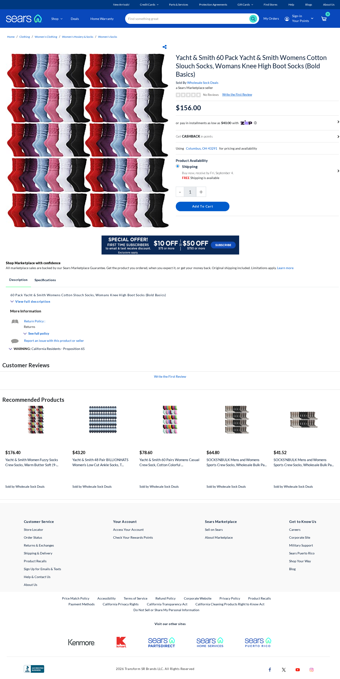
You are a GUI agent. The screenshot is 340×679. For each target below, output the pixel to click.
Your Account (125, 521)
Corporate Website (198, 598)
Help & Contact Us (37, 577)
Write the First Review (237, 94)
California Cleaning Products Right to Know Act (229, 604)
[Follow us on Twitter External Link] (283, 669)
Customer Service (39, 521)
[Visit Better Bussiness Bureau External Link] (34, 668)
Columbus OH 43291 (201, 148)
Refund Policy (165, 598)
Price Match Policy (75, 598)
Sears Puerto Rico (302, 553)
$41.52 (280, 452)
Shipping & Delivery (38, 553)
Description (18, 280)
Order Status (33, 537)
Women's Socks (107, 36)
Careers (294, 529)
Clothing (24, 36)
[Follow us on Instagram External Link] (311, 669)
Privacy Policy (229, 598)
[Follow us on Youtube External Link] (297, 669)
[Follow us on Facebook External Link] (270, 669)
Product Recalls (35, 561)
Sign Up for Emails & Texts (42, 569)
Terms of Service (135, 598)
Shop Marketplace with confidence (33, 263)
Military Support (301, 545)
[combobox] (192, 18)
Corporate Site (299, 537)
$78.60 (145, 452)
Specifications (45, 280)
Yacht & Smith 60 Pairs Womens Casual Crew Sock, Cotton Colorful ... (169, 462)
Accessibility (106, 598)
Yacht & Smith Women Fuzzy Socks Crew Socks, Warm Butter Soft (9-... (31, 462)
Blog (292, 569)
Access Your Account (128, 529)
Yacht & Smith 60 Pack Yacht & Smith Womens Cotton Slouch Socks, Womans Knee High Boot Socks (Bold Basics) (251, 65)
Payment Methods (81, 604)
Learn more (285, 268)
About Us (30, 585)
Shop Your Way (300, 561)
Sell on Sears (214, 529)
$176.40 (12, 452)
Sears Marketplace (221, 521)
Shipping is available (200, 178)
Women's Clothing (46, 36)
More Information (25, 311)
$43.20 (78, 452)
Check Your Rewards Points (133, 537)
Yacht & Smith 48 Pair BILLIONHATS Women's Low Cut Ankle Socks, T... (100, 462)
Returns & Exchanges (39, 545)
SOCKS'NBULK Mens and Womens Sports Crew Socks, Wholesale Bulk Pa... (237, 462)
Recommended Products (33, 399)
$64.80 (213, 452)
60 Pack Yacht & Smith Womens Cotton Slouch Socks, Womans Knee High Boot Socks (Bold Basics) (88, 295)
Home (11, 36)
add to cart (202, 206)
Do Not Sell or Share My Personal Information (166, 610)
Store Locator (33, 529)
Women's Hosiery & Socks (77, 36)
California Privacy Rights (121, 604)
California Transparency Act (167, 604)
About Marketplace (219, 537)
